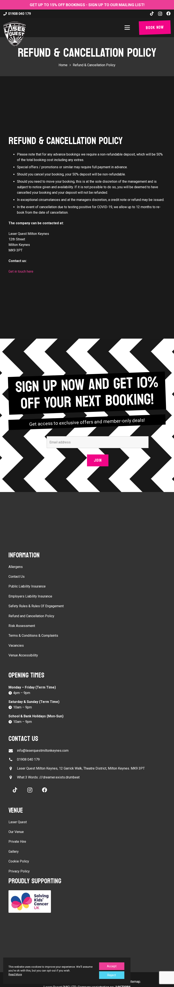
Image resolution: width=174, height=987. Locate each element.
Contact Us (16, 577)
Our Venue (16, 832)
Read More (15, 974)
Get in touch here (20, 271)
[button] (128, 27)
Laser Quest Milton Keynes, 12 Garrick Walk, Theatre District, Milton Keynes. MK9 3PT (81, 768)
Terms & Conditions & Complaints (33, 636)
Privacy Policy (19, 871)
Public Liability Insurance (27, 586)
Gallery (13, 852)
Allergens (15, 567)
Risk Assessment (21, 626)
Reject (111, 975)
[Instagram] (160, 13)
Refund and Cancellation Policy (31, 616)
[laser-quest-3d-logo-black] (14, 34)
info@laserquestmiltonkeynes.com (43, 751)
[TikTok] (152, 13)
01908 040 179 (28, 759)
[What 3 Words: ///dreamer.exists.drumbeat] (12, 777)
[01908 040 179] (12, 760)
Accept (111, 966)
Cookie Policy (18, 861)
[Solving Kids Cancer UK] (87, 901)
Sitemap (134, 982)
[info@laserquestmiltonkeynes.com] (12, 751)
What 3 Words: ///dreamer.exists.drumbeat (48, 777)
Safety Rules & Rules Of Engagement (36, 606)
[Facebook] (168, 13)
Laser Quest (17, 822)
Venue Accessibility (23, 655)
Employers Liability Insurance (30, 596)
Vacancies (16, 646)
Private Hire (17, 842)
